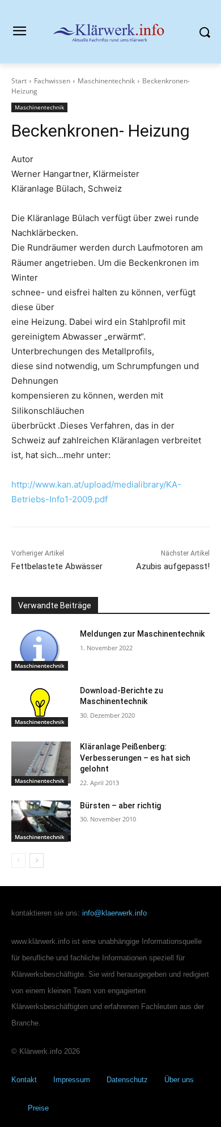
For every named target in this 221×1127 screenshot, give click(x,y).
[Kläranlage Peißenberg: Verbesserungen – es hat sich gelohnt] (41, 762)
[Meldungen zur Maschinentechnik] (41, 650)
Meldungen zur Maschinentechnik (142, 633)
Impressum (71, 1079)
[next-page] (36, 860)
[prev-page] (18, 860)
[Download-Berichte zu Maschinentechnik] (41, 706)
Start (19, 81)
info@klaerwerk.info (114, 913)
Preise (38, 1108)
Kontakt (24, 1079)
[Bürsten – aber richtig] (41, 821)
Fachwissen (52, 81)
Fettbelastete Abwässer (57, 566)
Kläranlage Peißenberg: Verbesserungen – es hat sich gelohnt (135, 757)
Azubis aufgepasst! (173, 566)
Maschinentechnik (106, 81)
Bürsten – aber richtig (120, 805)
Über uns (179, 1079)
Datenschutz (127, 1079)
